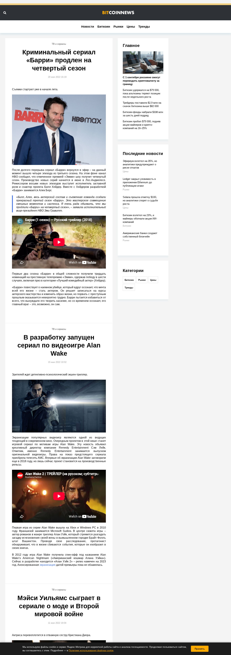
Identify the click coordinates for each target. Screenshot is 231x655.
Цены (131, 26)
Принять (200, 648)
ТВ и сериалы (59, 44)
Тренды (144, 26)
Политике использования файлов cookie (91, 650)
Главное (131, 45)
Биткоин (103, 26)
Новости (87, 26)
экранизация (47, 564)
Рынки (118, 26)
